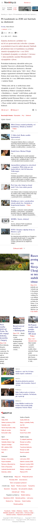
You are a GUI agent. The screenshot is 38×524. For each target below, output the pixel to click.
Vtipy (12, 131)
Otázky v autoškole (25, 469)
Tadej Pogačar (24, 427)
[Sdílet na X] (36, 110)
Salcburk (28, 115)
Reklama (19, 511)
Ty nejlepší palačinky (26, 439)
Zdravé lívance (24, 444)
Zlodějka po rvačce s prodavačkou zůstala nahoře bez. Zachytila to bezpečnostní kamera (22, 203)
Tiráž (30, 511)
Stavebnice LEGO (9, 498)
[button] (5, 126)
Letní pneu (30, 498)
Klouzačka (14, 489)
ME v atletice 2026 (6, 447)
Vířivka (23, 492)
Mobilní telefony (25, 495)
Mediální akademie (8, 512)
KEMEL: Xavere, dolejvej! (20, 219)
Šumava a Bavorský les (8, 464)
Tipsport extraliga (6, 444)
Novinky (3, 26)
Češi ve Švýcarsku (6, 466)
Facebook (7, 511)
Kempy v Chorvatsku (7, 459)
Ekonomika (14, 173)
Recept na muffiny (25, 442)
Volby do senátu (6, 430)
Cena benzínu (23, 479)
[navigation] (2, 2)
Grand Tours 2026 (25, 432)
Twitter (13, 511)
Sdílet (11, 33)
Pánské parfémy (18, 504)
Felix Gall (22, 430)
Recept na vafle (24, 449)
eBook (5, 33)
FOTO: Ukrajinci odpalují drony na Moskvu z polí (23, 230)
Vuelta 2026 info (24, 420)
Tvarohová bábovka (26, 447)
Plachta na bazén (21, 486)
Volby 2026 (4, 420)
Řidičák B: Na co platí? (26, 466)
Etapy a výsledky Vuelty (27, 422)
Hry (23, 115)
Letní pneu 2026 (25, 459)
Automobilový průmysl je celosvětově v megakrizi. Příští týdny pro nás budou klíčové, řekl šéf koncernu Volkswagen (23, 168)
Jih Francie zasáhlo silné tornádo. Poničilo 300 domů (33, 329)
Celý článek (34, 311)
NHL (2, 452)
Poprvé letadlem (6, 461)
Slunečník (7, 489)
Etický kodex (19, 512)
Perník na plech (24, 452)
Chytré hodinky (26, 501)
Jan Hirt (22, 425)
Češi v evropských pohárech (18, 482)
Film (12, 153)
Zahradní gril (15, 492)
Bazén (13, 486)
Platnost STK (24, 472)
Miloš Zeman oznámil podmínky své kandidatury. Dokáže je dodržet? (23, 125)
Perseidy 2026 (13, 479)
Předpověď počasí (27, 476)
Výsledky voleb (5, 425)
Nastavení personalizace (24, 514)
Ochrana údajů (29, 512)
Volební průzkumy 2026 (8, 422)
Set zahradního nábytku (26, 489)
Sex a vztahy (14, 189)
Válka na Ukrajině (15, 139)
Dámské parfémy (20, 498)
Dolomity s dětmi (6, 472)
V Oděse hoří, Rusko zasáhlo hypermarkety (20, 136)
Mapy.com (18, 476)
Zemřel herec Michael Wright (21, 151)
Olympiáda (17, 115)
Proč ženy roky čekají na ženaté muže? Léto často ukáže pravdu (21, 186)
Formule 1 (4, 449)
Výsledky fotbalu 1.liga (7, 442)
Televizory (17, 501)
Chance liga (4, 439)
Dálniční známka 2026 (26, 461)
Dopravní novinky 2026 (26, 464)
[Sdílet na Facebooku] (33, 110)
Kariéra (26, 511)
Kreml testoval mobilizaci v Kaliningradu (19, 328)
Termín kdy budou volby (8, 427)
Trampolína (31, 486)
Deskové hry (9, 501)
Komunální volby (6, 432)
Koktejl (13, 207)
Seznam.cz (27, 2)
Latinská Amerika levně (8, 469)
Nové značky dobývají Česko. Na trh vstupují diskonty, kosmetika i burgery (4, 332)
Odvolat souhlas (11, 514)
